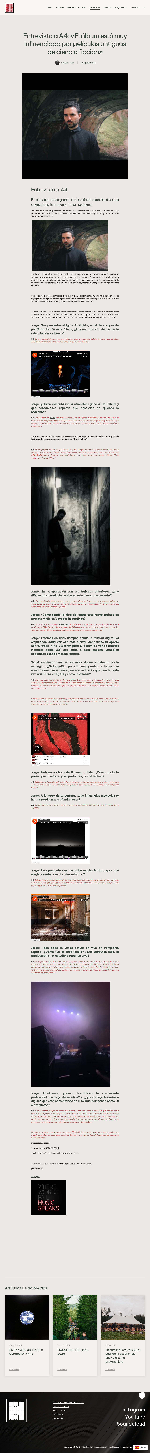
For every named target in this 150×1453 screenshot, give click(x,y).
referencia (63, 624)
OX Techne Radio (61, 1406)
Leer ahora (14, 1369)
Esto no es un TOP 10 (76, 8)
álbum (52, 417)
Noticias (60, 8)
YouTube (135, 1417)
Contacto (135, 8)
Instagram (35, 1176)
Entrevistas (95, 8)
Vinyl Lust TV (121, 8)
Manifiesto (58, 1414)
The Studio (58, 1418)
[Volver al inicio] (9, 7)
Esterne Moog (67, 63)
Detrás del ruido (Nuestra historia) (68, 1402)
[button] (144, 7)
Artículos (107, 8)
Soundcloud (131, 1424)
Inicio (50, 8)
